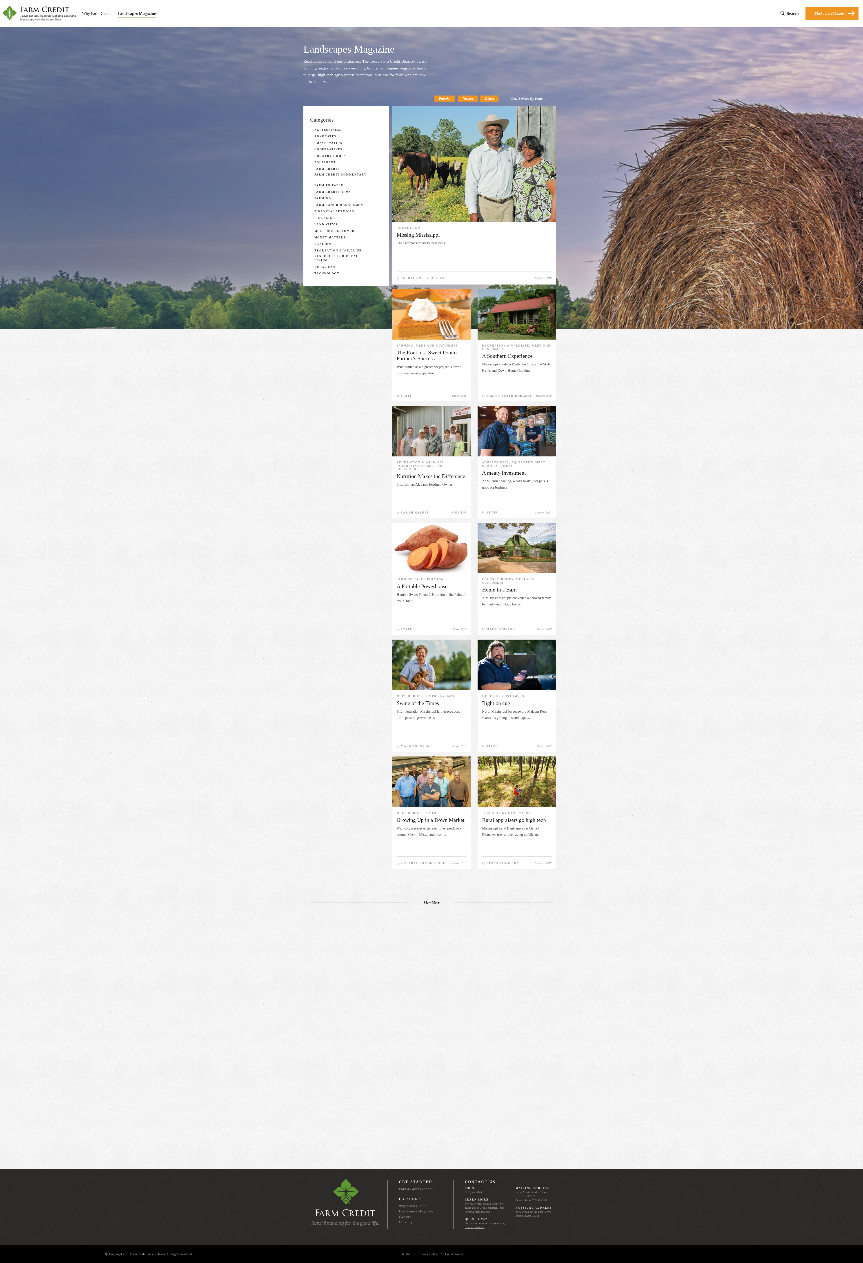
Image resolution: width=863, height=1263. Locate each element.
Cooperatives (328, 149)
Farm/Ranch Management (339, 205)
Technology (326, 273)
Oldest (489, 98)
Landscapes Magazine (137, 13)
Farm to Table (328, 185)
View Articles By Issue (526, 99)
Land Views (326, 224)
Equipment (325, 162)
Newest (468, 98)
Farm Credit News (332, 191)
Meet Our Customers (335, 231)
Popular (445, 98)
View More (432, 902)
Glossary (406, 1222)
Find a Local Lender (829, 13)
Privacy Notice (428, 1254)
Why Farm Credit (96, 13)
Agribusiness (328, 129)
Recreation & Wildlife (338, 250)
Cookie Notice (454, 1254)
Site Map (405, 1254)
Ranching (324, 244)
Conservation (328, 143)
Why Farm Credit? (413, 1206)
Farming (322, 198)
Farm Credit (327, 169)
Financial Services (334, 211)
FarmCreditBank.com (478, 1211)
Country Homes (330, 156)
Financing (324, 218)
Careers (405, 1217)
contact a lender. (475, 1227)
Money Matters (330, 237)
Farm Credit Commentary (340, 174)
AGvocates (325, 136)
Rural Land (326, 267)
